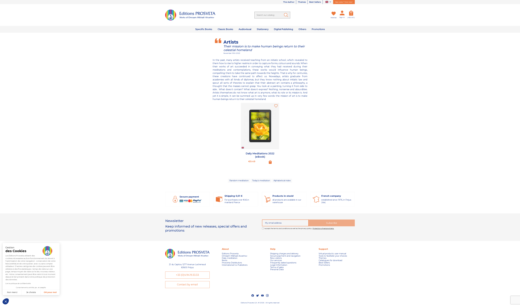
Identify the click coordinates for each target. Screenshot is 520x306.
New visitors (276, 258)
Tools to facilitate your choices (333, 256)
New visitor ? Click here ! (344, 2)
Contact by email (187, 284)
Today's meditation (261, 180)
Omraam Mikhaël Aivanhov (234, 256)
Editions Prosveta (230, 254)
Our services (276, 260)
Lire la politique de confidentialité (18, 283)
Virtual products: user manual (332, 254)
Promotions (324, 265)
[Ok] (286, 15)
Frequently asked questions (283, 263)
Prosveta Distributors (232, 263)
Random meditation (239, 180)
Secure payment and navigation (285, 256)
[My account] (342, 14)
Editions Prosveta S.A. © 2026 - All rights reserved (260, 303)
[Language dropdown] (328, 2)
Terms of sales (277, 267)
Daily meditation (229, 258)
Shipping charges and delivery (284, 254)
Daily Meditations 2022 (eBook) (260, 155)
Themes (302, 2)
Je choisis (31, 292)
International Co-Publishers (234, 265)
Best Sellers (315, 2)
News (224, 260)
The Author (288, 2)
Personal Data (277, 269)
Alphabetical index (282, 180)
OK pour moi (50, 292)
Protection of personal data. (323, 228)
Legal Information (278, 265)
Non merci (12, 292)
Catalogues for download (330, 260)
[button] (5, 301)
